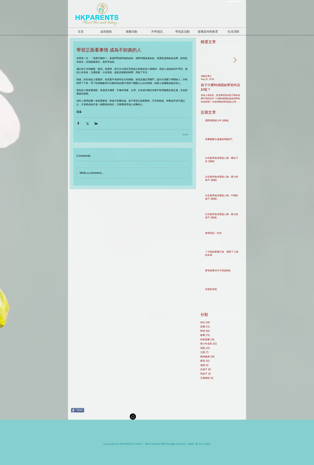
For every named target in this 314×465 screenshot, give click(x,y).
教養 (79, 111)
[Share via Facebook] (78, 123)
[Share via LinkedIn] (96, 123)
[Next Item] (235, 60)
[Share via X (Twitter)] (87, 123)
